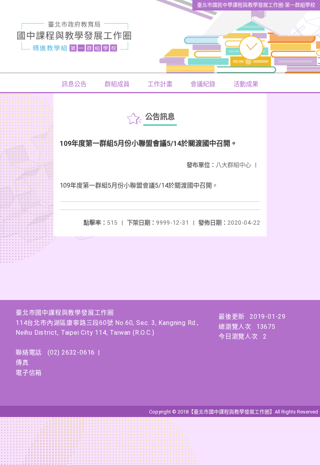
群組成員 (117, 84)
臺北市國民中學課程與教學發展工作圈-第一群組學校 (256, 5)
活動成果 (245, 84)
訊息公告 (74, 84)
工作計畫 (160, 84)
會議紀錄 (202, 84)
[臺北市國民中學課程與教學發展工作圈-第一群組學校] (160, 36)
